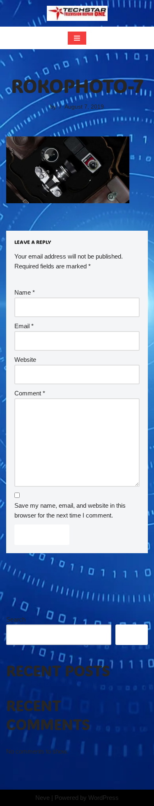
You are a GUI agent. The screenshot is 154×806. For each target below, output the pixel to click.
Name (24, 292)
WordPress (103, 797)
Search (15, 619)
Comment (29, 393)
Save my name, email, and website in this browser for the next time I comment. (70, 510)
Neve (42, 797)
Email (24, 325)
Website (25, 359)
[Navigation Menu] (77, 38)
